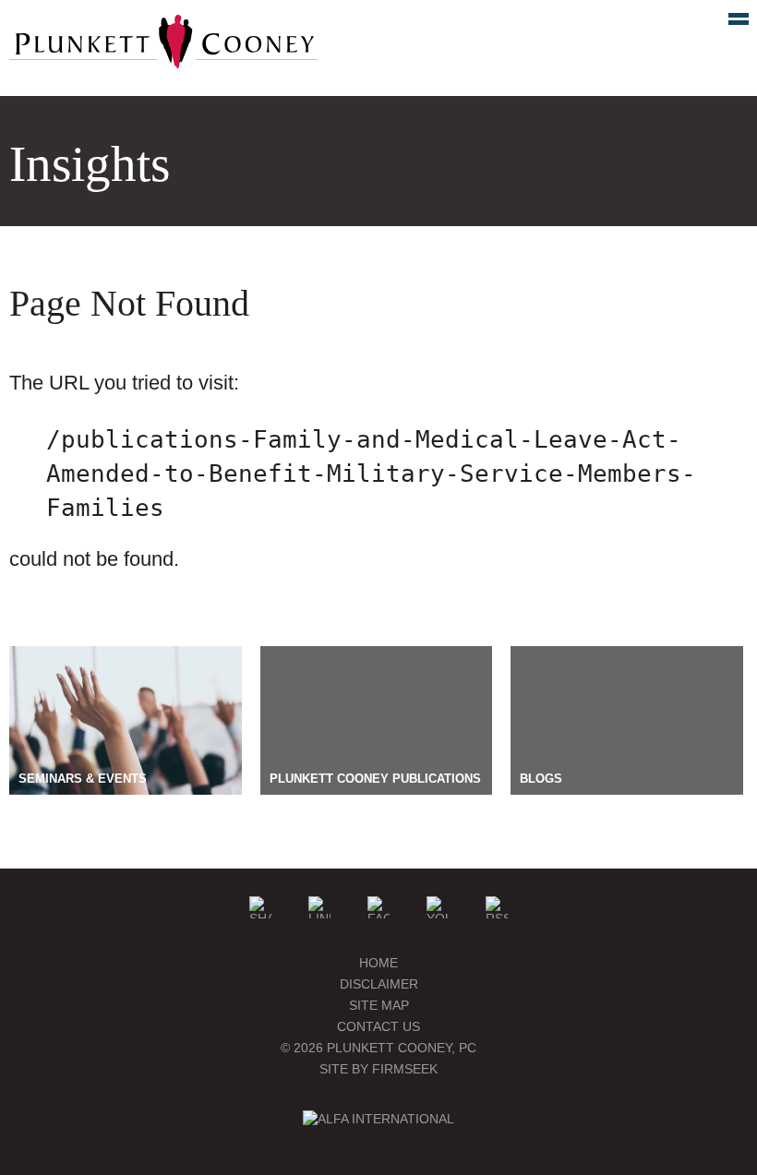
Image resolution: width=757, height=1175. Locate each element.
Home (378, 962)
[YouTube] (437, 907)
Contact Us (378, 1026)
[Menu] (728, 23)
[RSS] (496, 907)
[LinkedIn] (319, 907)
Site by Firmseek (378, 1068)
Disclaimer (379, 984)
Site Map (379, 1005)
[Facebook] (378, 907)
